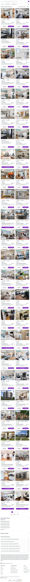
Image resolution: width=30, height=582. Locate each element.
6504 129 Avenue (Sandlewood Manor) (8, 464)
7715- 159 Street (4, 122)
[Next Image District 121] (13, 13)
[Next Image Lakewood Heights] (28, 335)
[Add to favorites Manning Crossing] (28, 190)
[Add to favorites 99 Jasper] (28, 351)
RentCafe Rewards (13, 568)
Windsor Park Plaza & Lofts (6, 303)
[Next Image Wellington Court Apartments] (13, 214)
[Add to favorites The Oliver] (13, 170)
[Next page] (28, 512)
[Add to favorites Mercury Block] (28, 270)
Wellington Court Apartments (6, 223)
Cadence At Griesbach (20, 223)
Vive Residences (19, 464)
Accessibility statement (26, 571)
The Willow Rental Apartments (6, 424)
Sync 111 (18, 303)
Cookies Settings (26, 572)
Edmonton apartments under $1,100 (5, 527)
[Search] (28, 1)
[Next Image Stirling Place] (28, 315)
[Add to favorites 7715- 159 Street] (13, 110)
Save (14, 580)
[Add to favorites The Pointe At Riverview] (28, 29)
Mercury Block (19, 283)
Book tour (4, 26)
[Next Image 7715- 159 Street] (13, 114)
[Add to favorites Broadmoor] (13, 310)
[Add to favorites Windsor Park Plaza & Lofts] (13, 290)
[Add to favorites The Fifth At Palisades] (28, 89)
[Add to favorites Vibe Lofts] (13, 471)
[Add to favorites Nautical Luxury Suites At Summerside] (28, 491)
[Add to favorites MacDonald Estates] (13, 150)
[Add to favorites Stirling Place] (28, 310)
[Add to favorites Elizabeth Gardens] (13, 331)
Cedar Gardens (4, 263)
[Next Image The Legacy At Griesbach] (28, 375)
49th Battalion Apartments (6, 283)
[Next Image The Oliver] (13, 174)
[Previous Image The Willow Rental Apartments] (2, 415)
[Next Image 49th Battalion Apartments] (13, 274)
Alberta (14, 514)
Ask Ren (19, 580)
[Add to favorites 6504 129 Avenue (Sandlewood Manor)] (13, 451)
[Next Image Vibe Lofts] (13, 475)
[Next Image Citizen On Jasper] (13, 194)
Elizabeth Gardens (5, 343)
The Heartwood (4, 504)
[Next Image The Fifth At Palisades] (28, 93)
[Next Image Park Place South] (28, 154)
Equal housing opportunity (4, 577)
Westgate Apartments (20, 484)
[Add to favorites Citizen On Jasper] (13, 190)
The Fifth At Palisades (20, 102)
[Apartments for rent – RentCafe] (3, 563)
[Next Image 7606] (28, 114)
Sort (28, 6)
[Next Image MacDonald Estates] (13, 154)
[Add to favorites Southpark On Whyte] (13, 351)
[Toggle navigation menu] (1, 1)
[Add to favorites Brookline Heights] (28, 49)
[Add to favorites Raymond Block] (13, 230)
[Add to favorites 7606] (28, 110)
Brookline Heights (19, 62)
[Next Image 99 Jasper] (28, 355)
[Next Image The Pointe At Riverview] (28, 33)
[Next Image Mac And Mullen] (28, 134)
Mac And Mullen (19, 142)
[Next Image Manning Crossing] (28, 194)
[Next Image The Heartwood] (13, 495)
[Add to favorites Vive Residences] (28, 451)
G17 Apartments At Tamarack (6, 82)
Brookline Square (4, 404)
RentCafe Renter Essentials (14, 569)
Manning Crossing (19, 203)
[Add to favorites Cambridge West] (28, 230)
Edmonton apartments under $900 (5, 524)
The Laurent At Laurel (5, 41)
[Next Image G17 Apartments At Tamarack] (13, 73)
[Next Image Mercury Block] (28, 274)
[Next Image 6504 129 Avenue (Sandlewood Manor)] (13, 455)
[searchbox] (16, 1)
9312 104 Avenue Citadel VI (6, 444)
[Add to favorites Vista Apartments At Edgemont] (28, 250)
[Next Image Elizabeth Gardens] (13, 335)
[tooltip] (1, 22)
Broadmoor (4, 323)
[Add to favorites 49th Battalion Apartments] (13, 270)
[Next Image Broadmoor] (13, 315)
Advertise (2, 572)
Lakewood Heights (19, 343)
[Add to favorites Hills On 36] (28, 9)
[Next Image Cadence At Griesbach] (28, 214)
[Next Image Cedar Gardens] (13, 254)
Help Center (2, 569)
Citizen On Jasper (4, 203)
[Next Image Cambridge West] (28, 234)
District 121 (4, 22)
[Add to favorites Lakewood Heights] (28, 331)
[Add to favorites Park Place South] (28, 150)
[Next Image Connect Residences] (13, 375)
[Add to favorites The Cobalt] (13, 49)
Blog (1, 571)
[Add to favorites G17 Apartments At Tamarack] (13, 69)
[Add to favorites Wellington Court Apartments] (13, 210)
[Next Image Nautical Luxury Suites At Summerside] (28, 495)
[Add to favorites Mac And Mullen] (28, 130)
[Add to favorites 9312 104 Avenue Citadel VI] (13, 431)
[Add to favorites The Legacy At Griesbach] (28, 371)
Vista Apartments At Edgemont (21, 263)
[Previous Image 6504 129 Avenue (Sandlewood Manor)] (2, 455)
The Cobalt (3, 62)
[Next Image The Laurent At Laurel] (13, 33)
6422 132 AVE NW (19, 444)
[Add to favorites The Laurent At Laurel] (13, 29)
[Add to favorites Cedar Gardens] (13, 250)
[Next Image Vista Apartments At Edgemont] (28, 254)
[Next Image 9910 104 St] (13, 93)
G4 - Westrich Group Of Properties (22, 404)
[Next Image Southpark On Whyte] (13, 355)
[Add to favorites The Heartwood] (13, 491)
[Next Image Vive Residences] (28, 455)
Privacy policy (25, 568)
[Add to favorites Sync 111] (28, 290)
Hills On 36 (18, 22)
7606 (17, 122)
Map (10, 580)
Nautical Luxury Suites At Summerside (22, 504)
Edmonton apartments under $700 (5, 521)
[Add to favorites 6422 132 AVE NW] (28, 431)
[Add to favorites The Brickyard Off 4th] (28, 411)
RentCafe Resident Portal (14, 572)
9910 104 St (4, 102)
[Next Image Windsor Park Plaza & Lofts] (13, 294)
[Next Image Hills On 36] (28, 13)
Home (11, 514)
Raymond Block (4, 243)
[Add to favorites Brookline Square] (13, 391)
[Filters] (28, 4)
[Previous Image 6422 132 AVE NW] (16, 435)
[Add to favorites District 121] (13, 9)
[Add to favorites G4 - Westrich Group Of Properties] (28, 391)
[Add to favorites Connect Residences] (13, 371)
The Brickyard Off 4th (20, 424)
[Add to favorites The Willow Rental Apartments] (13, 411)
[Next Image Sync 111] (28, 294)
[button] (8, 13)
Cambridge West (19, 243)
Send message (11, 26)
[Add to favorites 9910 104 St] (13, 89)
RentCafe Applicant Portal (14, 571)
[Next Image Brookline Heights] (28, 53)
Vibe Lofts (3, 484)
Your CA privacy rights (26, 569)
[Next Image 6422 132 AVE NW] (28, 435)
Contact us (2, 568)
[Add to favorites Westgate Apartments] (28, 471)
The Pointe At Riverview (20, 42)
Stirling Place (19, 323)
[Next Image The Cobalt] (13, 53)
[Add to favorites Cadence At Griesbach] (28, 210)
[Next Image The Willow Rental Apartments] (13, 415)
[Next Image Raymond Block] (13, 234)
